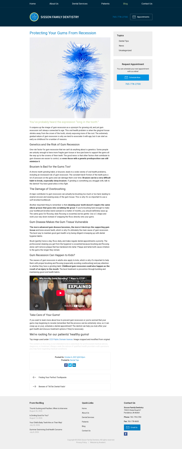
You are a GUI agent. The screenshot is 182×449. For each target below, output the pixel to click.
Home (33, 3)
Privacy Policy (81, 442)
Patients (105, 3)
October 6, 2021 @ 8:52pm (75, 357)
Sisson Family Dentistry (90, 440)
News (121, 46)
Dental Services (80, 3)
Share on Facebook (66, 365)
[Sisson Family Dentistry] (54, 17)
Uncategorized (125, 50)
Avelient (102, 442)
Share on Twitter (70, 365)
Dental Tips (74, 360)
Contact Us (147, 3)
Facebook (125, 434)
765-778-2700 (120, 16)
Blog (125, 3)
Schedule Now (134, 77)
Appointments (143, 17)
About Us (54, 3)
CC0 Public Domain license (61, 339)
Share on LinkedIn (74, 365)
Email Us (133, 427)
